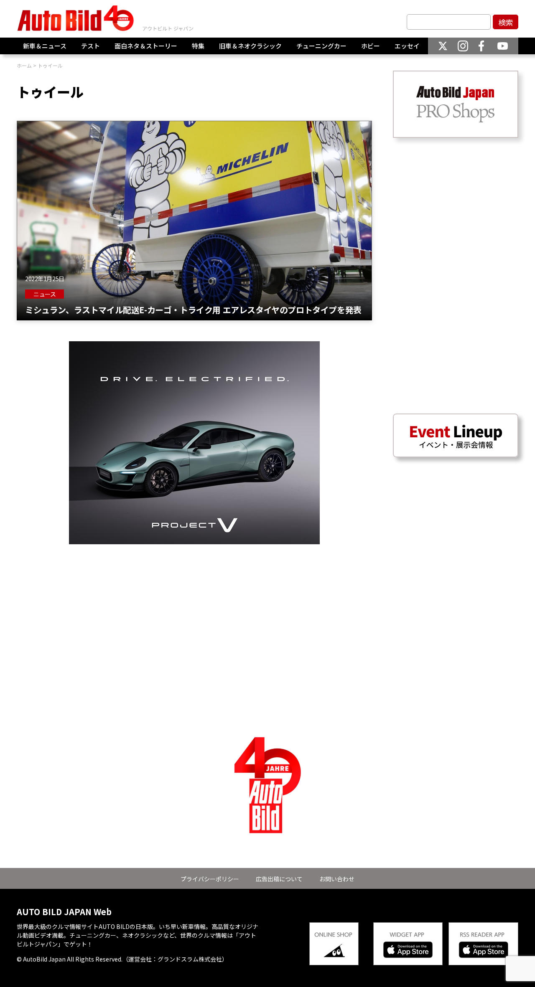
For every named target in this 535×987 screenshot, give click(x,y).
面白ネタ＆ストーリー (146, 45)
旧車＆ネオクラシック (250, 45)
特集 (198, 45)
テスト (90, 45)
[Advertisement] (194, 602)
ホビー (370, 45)
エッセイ (407, 45)
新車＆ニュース (44, 45)
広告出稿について (279, 879)
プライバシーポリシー (210, 879)
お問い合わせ (336, 879)
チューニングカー (321, 45)
